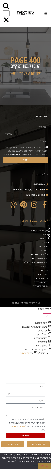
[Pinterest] (23, 204)
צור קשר (44, 270)
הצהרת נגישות (41, 278)
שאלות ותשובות (40, 286)
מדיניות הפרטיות (17, 154)
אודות (45, 234)
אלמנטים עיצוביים (39, 254)
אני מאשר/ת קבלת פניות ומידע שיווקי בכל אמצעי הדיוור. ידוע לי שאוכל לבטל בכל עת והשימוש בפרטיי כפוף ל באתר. (25, 151)
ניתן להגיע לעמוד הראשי (25, 73)
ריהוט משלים (42, 246)
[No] (35, 467)
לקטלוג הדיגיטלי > (39, 230)
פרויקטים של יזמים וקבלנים (35, 262)
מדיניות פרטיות (41, 282)
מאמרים (44, 266)
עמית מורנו (24, 353)
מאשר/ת (44, 466)
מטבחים (44, 238)
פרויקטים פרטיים (40, 258)
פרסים (45, 242)
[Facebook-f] (44, 204)
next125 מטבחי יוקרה (35, 220)
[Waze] (13, 204)
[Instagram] (34, 204)
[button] (45, 13)
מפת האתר (43, 274)
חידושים (44, 250)
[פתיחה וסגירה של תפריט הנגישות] (5, 448)
